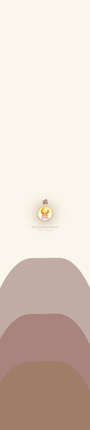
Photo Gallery (37, 285)
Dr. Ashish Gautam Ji (9, 336)
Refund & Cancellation (40, 427)
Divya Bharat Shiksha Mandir (11, 394)
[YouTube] (12, 324)
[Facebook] (5, 324)
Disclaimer (24, 427)
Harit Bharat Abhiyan (9, 371)
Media (11, 39)
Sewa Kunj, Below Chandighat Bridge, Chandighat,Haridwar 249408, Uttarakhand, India (19, 407)
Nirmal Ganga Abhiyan (9, 374)
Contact (6, 353)
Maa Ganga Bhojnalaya (10, 365)
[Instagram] (16, 324)
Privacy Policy (6, 427)
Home (6, 39)
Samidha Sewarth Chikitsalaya (11, 362)
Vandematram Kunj (9, 341)
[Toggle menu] (87, 2)
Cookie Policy (31, 427)
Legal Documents (8, 350)
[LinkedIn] (20, 324)
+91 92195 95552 (10, 413)
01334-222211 (9, 411)
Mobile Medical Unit (9, 376)
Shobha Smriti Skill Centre (10, 397)
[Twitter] (8, 324)
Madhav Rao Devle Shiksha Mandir (13, 379)
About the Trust (8, 333)
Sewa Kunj (6, 338)
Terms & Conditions (15, 427)
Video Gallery (52, 285)
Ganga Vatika (7, 391)
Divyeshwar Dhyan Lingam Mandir (12, 368)
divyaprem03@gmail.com (11, 236)
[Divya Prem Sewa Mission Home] (3, 2)
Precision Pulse (47, 424)
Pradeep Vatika (7, 388)
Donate (82, 2)
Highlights (6, 347)
